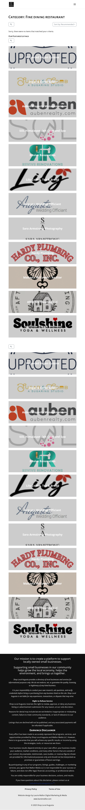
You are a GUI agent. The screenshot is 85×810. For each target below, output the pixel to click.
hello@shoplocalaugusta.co (41, 783)
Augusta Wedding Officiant (42, 204)
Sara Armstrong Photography (42, 228)
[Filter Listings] (11, 24)
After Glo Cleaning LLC (42, 302)
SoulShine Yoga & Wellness (42, 326)
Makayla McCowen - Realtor (42, 277)
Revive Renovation (42, 155)
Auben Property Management (42, 106)
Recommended (64, 24)
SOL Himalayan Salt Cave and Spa (42, 130)
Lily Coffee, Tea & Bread (42, 179)
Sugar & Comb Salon (42, 82)
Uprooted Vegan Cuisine (42, 57)
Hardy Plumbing (42, 253)
